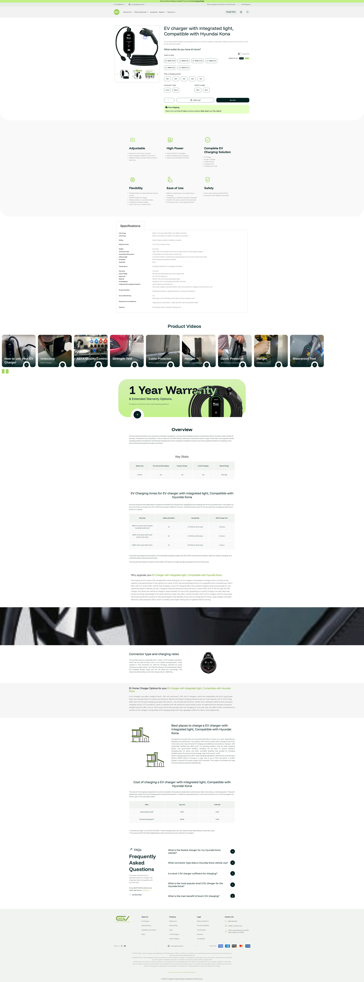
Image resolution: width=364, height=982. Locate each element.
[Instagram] (122, 946)
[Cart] (241, 12)
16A (192, 79)
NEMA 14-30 (199, 61)
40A (167, 79)
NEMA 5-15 (185, 67)
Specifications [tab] (130, 226)
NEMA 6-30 (212, 61)
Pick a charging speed (172, 74)
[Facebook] (125, 946)
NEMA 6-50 (185, 61)
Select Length (200, 85)
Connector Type (170, 85)
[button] (157, 74)
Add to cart (196, 100)
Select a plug (169, 55)
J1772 (167, 90)
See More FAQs (137, 895)
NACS (176, 90)
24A (184, 79)
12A (201, 79)
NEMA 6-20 (171, 67)
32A (176, 79)
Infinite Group (198, 979)
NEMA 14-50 (171, 61)
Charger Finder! (199, 1)
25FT (198, 90)
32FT (206, 90)
